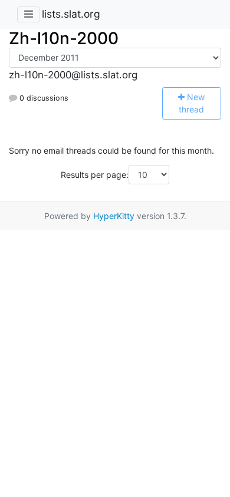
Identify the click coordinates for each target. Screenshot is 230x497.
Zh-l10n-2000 (64, 38)
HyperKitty (113, 216)
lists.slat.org (71, 14)
